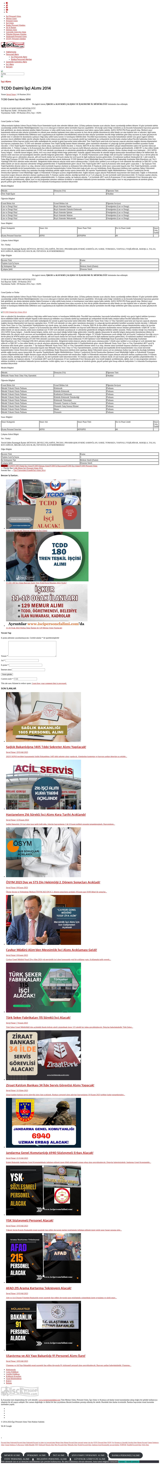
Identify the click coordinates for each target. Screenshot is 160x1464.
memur (86, 1442)
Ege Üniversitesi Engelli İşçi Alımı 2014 (29, 470)
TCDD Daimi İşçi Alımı (22, 466)
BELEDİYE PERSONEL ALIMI (52, 1459)
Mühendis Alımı (72, 1445)
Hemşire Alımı (50, 1445)
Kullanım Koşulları (13, 1376)
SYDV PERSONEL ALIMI (16, 1459)
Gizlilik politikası (132, 1462)
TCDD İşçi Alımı (73, 466)
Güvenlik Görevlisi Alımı (16, 32)
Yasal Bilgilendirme (14, 1379)
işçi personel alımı (49, 1442)
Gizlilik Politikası (13, 1374)
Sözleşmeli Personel (32, 1442)
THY (36, 1445)
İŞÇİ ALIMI (58, 1455)
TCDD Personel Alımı (88, 466)
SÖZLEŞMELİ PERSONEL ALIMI (88, 1455)
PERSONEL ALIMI (36, 1455)
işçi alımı (41, 1442)
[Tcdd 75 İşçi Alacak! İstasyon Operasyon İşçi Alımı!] (43, 528)
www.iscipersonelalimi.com (49, 1400)
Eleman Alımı (11, 30)
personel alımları (114, 1445)
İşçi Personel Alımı (13, 16)
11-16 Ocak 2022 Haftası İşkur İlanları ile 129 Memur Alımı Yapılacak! (34, 628)
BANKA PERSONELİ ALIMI (126, 1455)
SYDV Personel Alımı (100, 1442)
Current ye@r (7, 679)
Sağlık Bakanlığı (29, 1445)
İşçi (113, 1442)
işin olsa (90, 1442)
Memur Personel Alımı (71, 1442)
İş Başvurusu (20, 1445)
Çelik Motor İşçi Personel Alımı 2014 (28, 468)
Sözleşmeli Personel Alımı (16, 36)
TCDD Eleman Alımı (40, 466)
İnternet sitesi (6, 670)
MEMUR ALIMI (12, 1455)
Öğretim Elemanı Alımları (16, 34)
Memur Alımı (11, 18)
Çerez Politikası (12, 1372)
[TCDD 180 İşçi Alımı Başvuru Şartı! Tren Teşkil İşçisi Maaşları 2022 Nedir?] (47, 581)
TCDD (10, 466)
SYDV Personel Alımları (16, 39)
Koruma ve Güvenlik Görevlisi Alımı (126, 1442)
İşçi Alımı (10, 23)
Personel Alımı (12, 21)
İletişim (9, 67)
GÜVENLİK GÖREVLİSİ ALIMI (89, 1459)
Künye (8, 1381)
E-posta (4, 665)
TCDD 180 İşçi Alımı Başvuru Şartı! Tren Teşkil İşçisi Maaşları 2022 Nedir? (36, 583)
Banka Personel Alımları (15, 25)
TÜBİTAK (123, 1445)
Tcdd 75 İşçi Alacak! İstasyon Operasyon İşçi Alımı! (26, 530)
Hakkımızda (11, 52)
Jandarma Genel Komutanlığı (100, 1445)
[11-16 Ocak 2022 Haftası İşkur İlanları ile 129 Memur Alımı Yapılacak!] (47, 626)
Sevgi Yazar (11, 94)
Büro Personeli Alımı (61, 1445)
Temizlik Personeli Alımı (134, 1445)
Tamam (122, 1462)
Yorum (4, 656)
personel (80, 1442)
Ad (3, 660)
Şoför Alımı (145, 1445)
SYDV (109, 1442)
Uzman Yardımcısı (10, 1445)
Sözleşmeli (42, 1445)
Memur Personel (142, 1442)
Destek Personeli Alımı (84, 1445)
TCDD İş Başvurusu (57, 466)
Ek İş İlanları (11, 27)
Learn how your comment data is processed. (49, 683)
